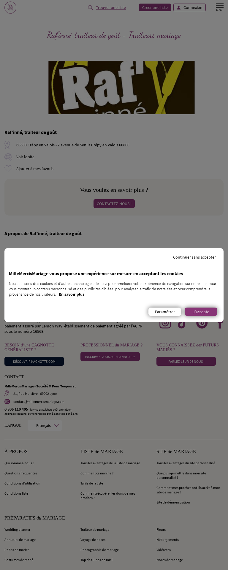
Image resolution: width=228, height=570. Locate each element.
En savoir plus (71, 294)
